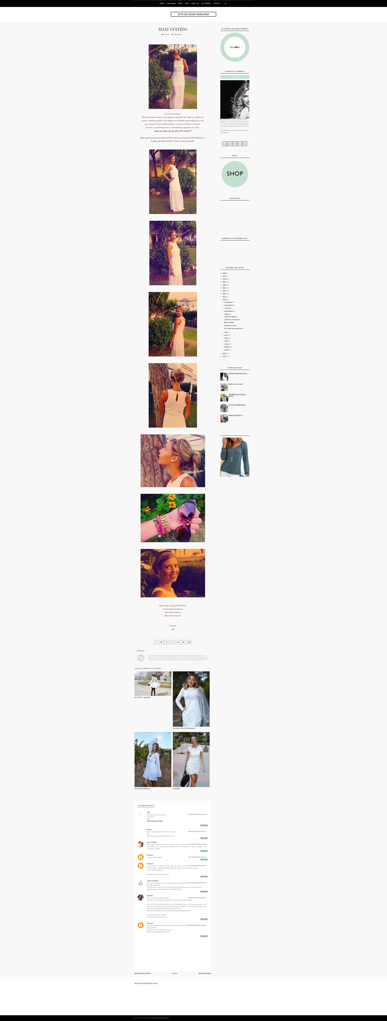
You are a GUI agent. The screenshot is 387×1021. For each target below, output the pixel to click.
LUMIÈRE (176, 788)
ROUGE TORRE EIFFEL (237, 405)
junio (226, 335)
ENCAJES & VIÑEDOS (142, 788)
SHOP (187, 3)
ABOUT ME (195, 3)
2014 (224, 297)
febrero (227, 347)
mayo (226, 338)
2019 (224, 282)
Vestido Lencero (230, 325)
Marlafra (166, 34)
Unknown (150, 855)
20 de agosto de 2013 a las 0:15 (197, 857)
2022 (224, 273)
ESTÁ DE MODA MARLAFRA (158, 1018)
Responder (204, 825)
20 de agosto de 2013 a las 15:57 (197, 882)
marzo (227, 344)
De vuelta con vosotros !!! (233, 328)
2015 (224, 294)
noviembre (228, 305)
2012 (224, 353)
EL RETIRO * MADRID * (143, 697)
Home (162, 3)
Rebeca (149, 829)
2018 (224, 285)
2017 (224, 288)
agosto (227, 314)
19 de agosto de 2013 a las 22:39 (197, 844)
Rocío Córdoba (152, 842)
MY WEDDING (206, 3)
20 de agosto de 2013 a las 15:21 (197, 865)
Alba (148, 812)
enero (226, 350)
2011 (224, 356)
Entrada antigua (205, 973)
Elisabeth (150, 895)
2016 (224, 291)
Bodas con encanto (236, 384)
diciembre (228, 302)
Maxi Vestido (172, 29)
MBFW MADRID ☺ (236, 415)
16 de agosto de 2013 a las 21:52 (197, 814)
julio (226, 332)
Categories (171, 3)
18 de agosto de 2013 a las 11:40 (197, 831)
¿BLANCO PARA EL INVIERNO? (184, 728)
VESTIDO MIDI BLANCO (238, 374)
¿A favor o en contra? (232, 320)
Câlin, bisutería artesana (155, 821)
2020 (225, 279)
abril (226, 341)
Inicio (175, 973)
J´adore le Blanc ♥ (230, 317)
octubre (227, 308)
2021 (224, 276)
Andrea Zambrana (152, 881)
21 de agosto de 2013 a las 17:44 (197, 897)
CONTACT (216, 3)
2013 (224, 300)
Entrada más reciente (143, 973)
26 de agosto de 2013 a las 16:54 (197, 925)
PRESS (180, 3)
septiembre (229, 311)
